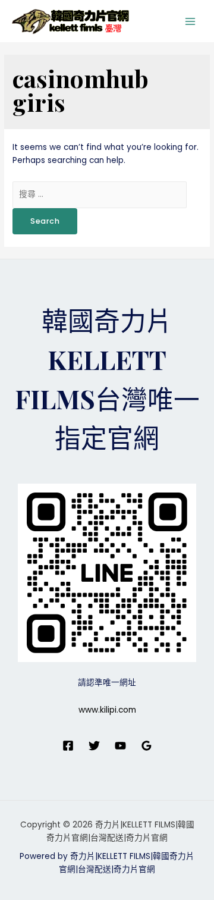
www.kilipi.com (107, 710)
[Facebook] (68, 745)
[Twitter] (94, 745)
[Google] (146, 745)
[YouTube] (120, 745)
